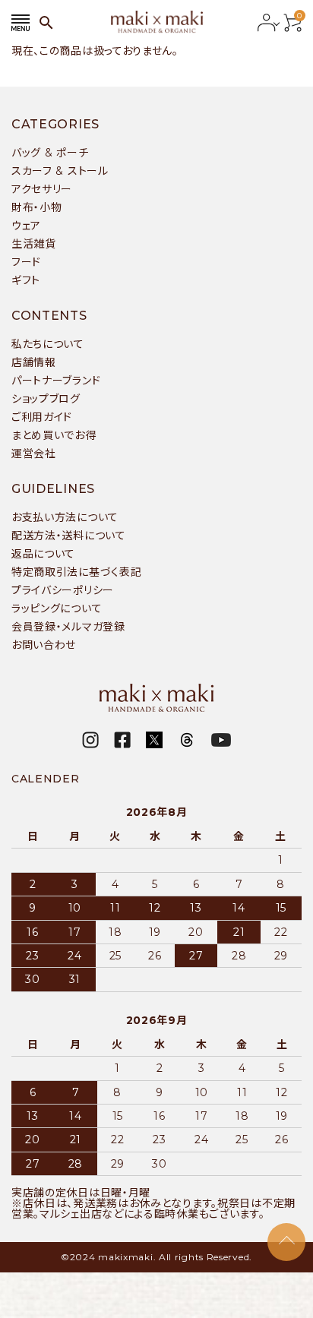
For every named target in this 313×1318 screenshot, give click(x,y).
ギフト (25, 280)
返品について (43, 554)
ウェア (26, 225)
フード (26, 262)
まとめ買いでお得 (53, 435)
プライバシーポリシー (62, 590)
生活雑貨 (33, 244)
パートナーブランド (55, 380)
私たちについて (47, 344)
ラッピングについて (56, 608)
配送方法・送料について (68, 535)
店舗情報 (33, 362)
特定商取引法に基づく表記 (76, 572)
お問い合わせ (43, 645)
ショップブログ (46, 399)
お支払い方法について (65, 517)
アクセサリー (41, 189)
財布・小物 (36, 207)
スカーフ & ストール (60, 171)
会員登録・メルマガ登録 (68, 627)
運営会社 (33, 453)
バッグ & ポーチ (49, 153)
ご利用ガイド (41, 417)
